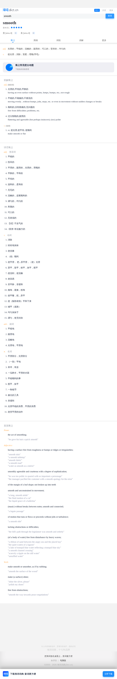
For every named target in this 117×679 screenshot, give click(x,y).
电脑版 (63, 660)
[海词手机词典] (10, 10)
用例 (36, 40)
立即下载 (108, 674)
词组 (58, 40)
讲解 (81, 40)
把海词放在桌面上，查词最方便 (58, 656)
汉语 (104, 10)
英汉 (97, 10)
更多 (111, 10)
